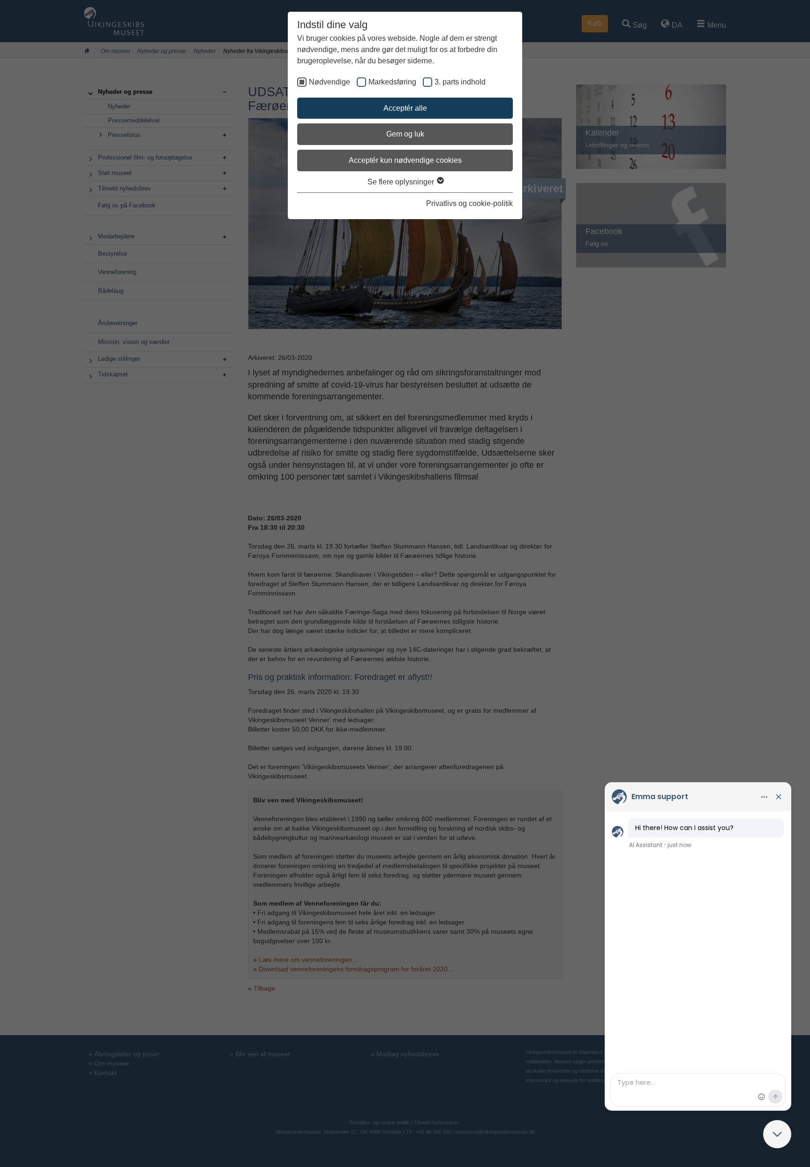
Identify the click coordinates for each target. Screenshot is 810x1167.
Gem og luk (405, 134)
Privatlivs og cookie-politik (469, 203)
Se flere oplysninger (402, 182)
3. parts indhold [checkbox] (460, 82)
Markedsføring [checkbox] (392, 82)
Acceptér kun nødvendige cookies (405, 160)
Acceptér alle (405, 108)
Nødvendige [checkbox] (329, 82)
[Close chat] (777, 1134)
